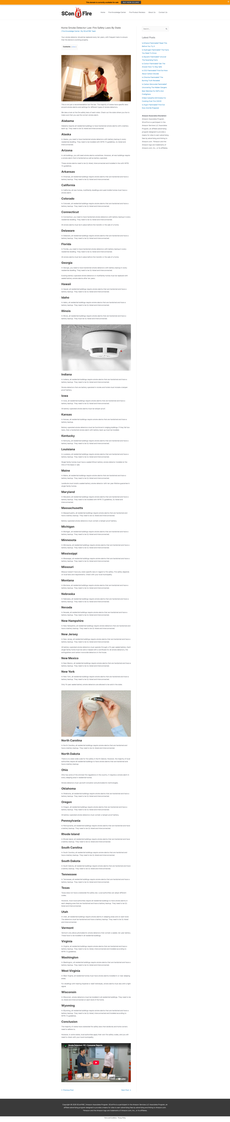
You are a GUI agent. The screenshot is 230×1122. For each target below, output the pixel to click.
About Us (151, 12)
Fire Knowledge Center (117, 12)
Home (103, 12)
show (73, 47)
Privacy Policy (122, 1118)
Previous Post (67, 1090)
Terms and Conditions (110, 1118)
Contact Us (163, 12)
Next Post (126, 1090)
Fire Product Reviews (137, 12)
